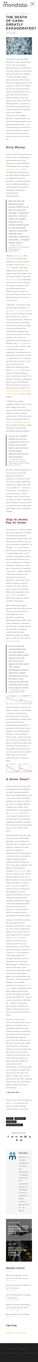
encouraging (17, 370)
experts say (18, 256)
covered (16, 547)
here (12, 1103)
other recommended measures (18, 422)
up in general (14, 813)
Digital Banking (14, 1125)
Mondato (24, 14)
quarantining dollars (14, 279)
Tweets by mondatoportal (16, 1333)
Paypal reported (20, 871)
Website (21, 1211)
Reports (15, 938)
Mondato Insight (23, 1353)
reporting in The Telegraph (16, 169)
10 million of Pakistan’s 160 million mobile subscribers (18, 391)
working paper (15, 641)
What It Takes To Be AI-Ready (17, 1314)
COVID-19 (11, 1121)
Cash (9, 1118)
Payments (20, 1118)
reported (13, 595)
